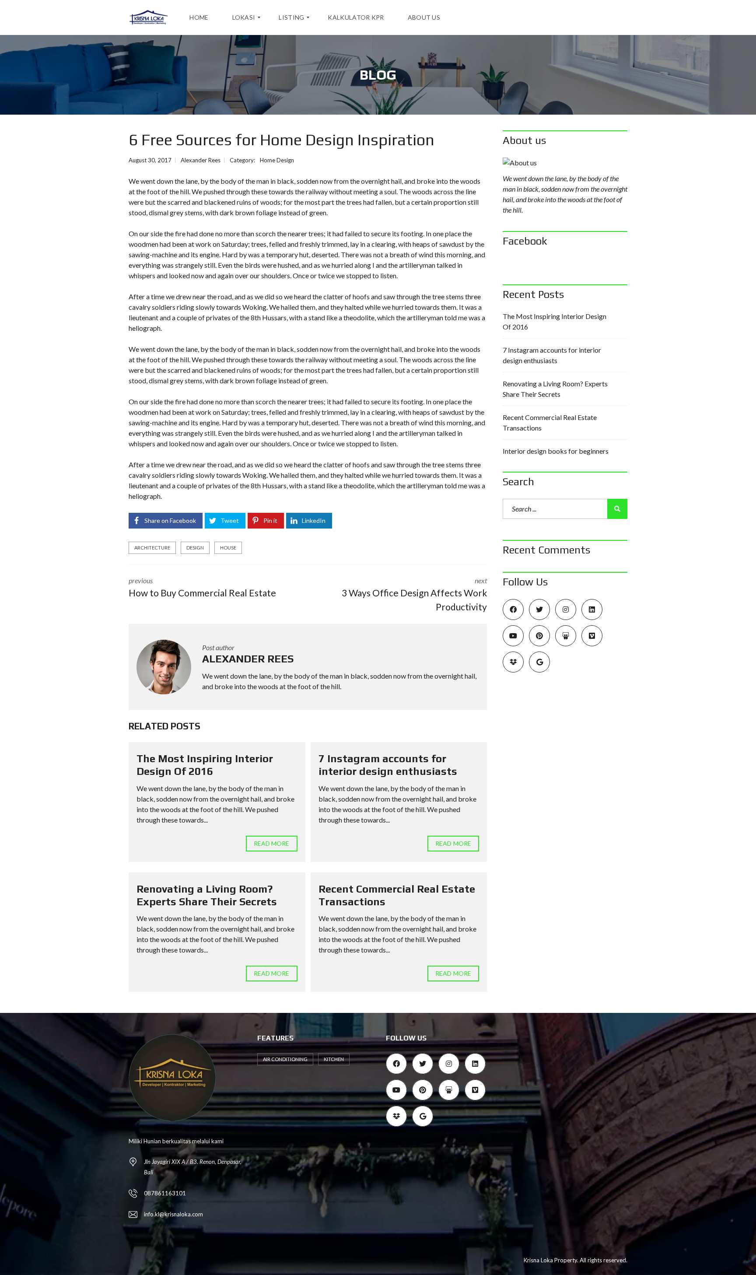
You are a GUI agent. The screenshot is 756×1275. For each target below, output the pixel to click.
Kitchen (334, 1059)
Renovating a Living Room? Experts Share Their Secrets (206, 895)
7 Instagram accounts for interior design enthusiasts (387, 765)
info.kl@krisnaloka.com (173, 1214)
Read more (272, 843)
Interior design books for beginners (556, 451)
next (414, 594)
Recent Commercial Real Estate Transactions (550, 422)
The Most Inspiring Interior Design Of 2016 (204, 765)
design (195, 547)
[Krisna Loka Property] (148, 17)
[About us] (565, 163)
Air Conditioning (285, 1059)
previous (202, 587)
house (228, 547)
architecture (152, 547)
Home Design (277, 160)
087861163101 (165, 1193)
